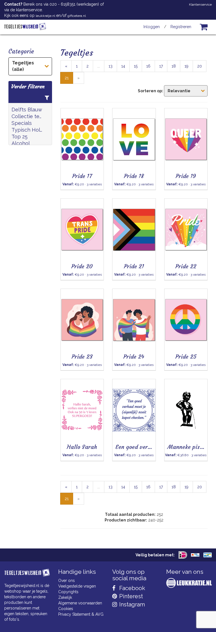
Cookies (65, 608)
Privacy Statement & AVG (81, 614)
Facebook (131, 588)
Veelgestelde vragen (77, 586)
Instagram (131, 604)
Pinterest (130, 596)
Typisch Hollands (27, 130)
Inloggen (151, 26)
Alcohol (21, 143)
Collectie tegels (27, 116)
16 (148, 66)
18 (174, 66)
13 (110, 66)
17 (161, 66)
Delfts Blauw (27, 110)
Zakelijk (65, 597)
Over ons (66, 580)
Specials (22, 123)
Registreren (180, 26)
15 (136, 66)
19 (186, 66)
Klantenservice (200, 4)
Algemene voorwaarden (80, 603)
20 (199, 66)
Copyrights (68, 592)
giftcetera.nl (77, 16)
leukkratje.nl (45, 16)
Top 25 (20, 137)
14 (123, 66)
